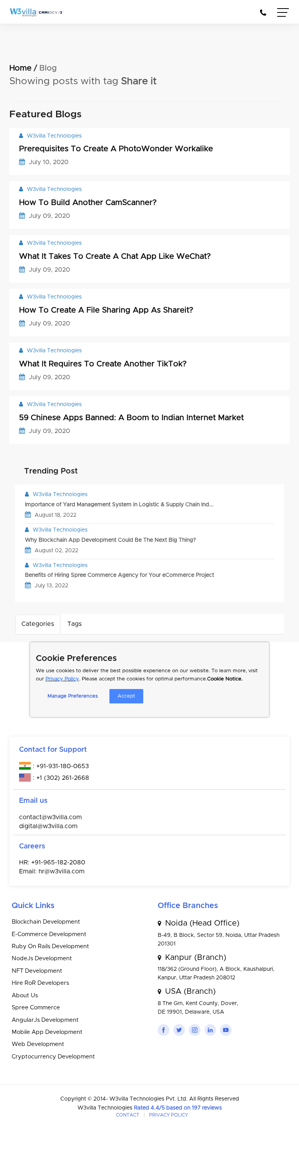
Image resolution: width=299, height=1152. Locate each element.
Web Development (38, 1044)
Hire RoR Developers (40, 983)
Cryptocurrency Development (53, 1057)
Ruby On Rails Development (50, 946)
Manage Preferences (72, 696)
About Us (25, 995)
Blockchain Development (46, 922)
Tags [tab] (74, 624)
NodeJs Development (42, 958)
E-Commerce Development (49, 934)
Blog (48, 68)
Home (20, 68)
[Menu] (283, 13)
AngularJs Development (45, 1020)
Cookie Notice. (225, 679)
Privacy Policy (62, 679)
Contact (127, 1115)
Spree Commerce (36, 1008)
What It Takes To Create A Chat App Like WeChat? (115, 256)
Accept (126, 696)
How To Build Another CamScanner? (88, 203)
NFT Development (37, 971)
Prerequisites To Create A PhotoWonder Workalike (116, 149)
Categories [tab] (37, 624)
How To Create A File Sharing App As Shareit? (106, 310)
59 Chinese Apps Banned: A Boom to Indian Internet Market (131, 418)
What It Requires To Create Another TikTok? (102, 364)
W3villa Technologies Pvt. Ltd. (149, 1099)
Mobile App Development (47, 1032)
